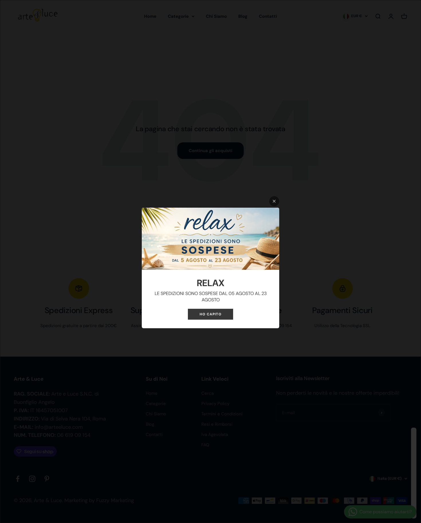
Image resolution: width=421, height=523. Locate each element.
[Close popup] (274, 201)
